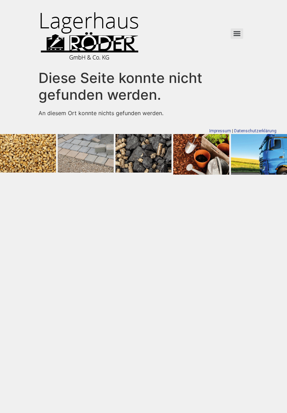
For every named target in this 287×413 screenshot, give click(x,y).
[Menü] (237, 33)
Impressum (220, 130)
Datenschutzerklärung (255, 130)
